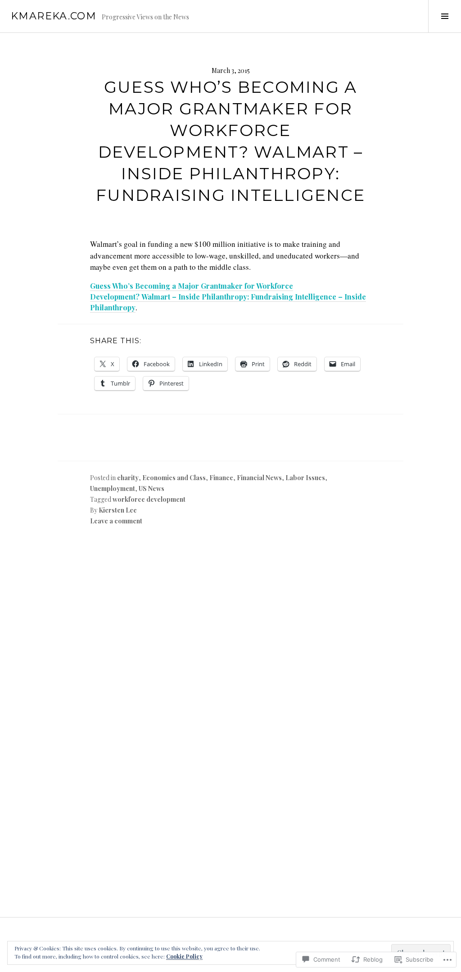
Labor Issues (305, 477)
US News (151, 488)
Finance (221, 477)
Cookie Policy (184, 956)
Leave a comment (116, 521)
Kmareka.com (53, 16)
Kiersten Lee (118, 510)
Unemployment (112, 488)
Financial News (259, 477)
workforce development (149, 499)
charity (128, 477)
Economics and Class (174, 477)
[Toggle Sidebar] (444, 16)
